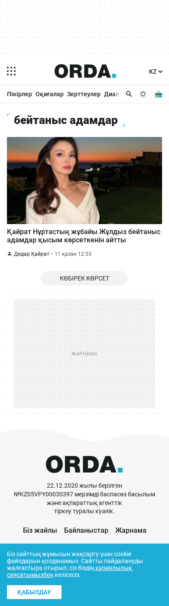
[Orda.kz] (84, 477)
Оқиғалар (50, 94)
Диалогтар (119, 94)
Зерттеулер (84, 94)
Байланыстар (86, 530)
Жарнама (130, 530)
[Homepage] (85, 71)
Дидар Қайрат (31, 254)
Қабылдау (34, 592)
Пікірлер (19, 94)
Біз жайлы (40, 530)
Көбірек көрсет (84, 278)
